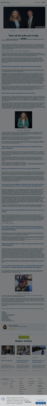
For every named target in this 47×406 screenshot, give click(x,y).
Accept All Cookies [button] (41, 403)
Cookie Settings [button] (40, 400)
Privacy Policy (19, 403)
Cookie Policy (28, 402)
